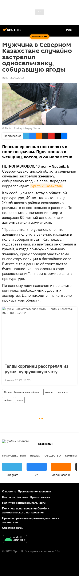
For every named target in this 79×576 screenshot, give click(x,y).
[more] (72, 380)
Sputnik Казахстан (46, 186)
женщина (63, 392)
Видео (35, 455)
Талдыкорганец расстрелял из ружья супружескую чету (36, 368)
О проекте (9, 491)
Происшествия (14, 455)
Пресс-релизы (40, 497)
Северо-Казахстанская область (22, 392)
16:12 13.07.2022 (13, 78)
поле (20, 399)
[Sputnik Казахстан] (12, 31)
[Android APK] (15, 539)
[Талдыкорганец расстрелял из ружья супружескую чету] (39, 334)
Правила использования (34, 491)
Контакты (8, 497)
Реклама (22, 497)
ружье (48, 392)
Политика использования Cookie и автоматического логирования (25, 510)
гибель (8, 399)
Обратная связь (12, 528)
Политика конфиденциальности (24, 503)
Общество (52, 455)
